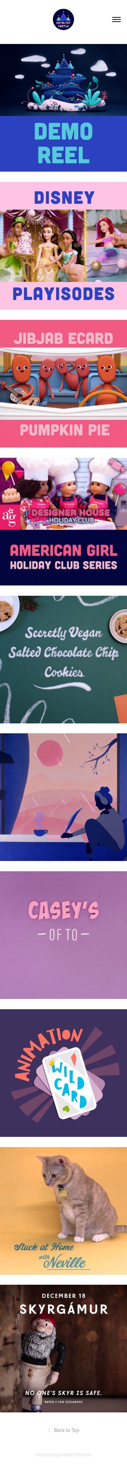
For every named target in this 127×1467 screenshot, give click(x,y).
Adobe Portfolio (75, 1454)
